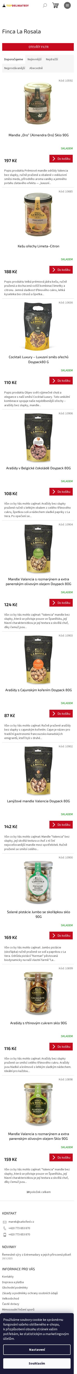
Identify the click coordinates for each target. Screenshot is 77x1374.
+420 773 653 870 (19, 1228)
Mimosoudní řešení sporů (18, 1309)
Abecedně (36, 68)
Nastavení (37, 1349)
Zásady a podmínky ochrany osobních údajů (30, 1293)
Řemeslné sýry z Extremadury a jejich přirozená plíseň (36, 1255)
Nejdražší (52, 59)
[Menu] (67, 5)
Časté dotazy (10, 1304)
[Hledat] (45, 5)
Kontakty (8, 1277)
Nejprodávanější (14, 68)
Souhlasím (37, 1363)
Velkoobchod (10, 1299)
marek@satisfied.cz (21, 1222)
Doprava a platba (13, 1282)
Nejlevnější (34, 59)
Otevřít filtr (39, 47)
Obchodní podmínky (15, 1288)
